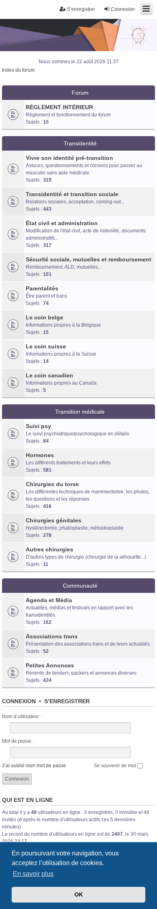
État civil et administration (62, 223)
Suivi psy (38, 426)
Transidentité (80, 143)
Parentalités (42, 288)
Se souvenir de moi (115, 765)
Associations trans (52, 636)
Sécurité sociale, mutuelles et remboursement (88, 259)
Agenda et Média (49, 600)
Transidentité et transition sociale (72, 194)
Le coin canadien (49, 375)
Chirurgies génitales (53, 520)
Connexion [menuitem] (123, 9)
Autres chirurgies (49, 549)
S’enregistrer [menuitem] (81, 9)
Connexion (19, 701)
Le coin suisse (46, 346)
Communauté (80, 585)
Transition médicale (80, 411)
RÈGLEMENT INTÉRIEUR (59, 107)
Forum (80, 92)
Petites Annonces (50, 665)
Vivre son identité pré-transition (69, 158)
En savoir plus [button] (33, 873)
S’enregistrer (67, 701)
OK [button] (78, 894)
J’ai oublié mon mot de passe (34, 765)
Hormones (40, 455)
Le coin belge (44, 317)
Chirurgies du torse (52, 484)
